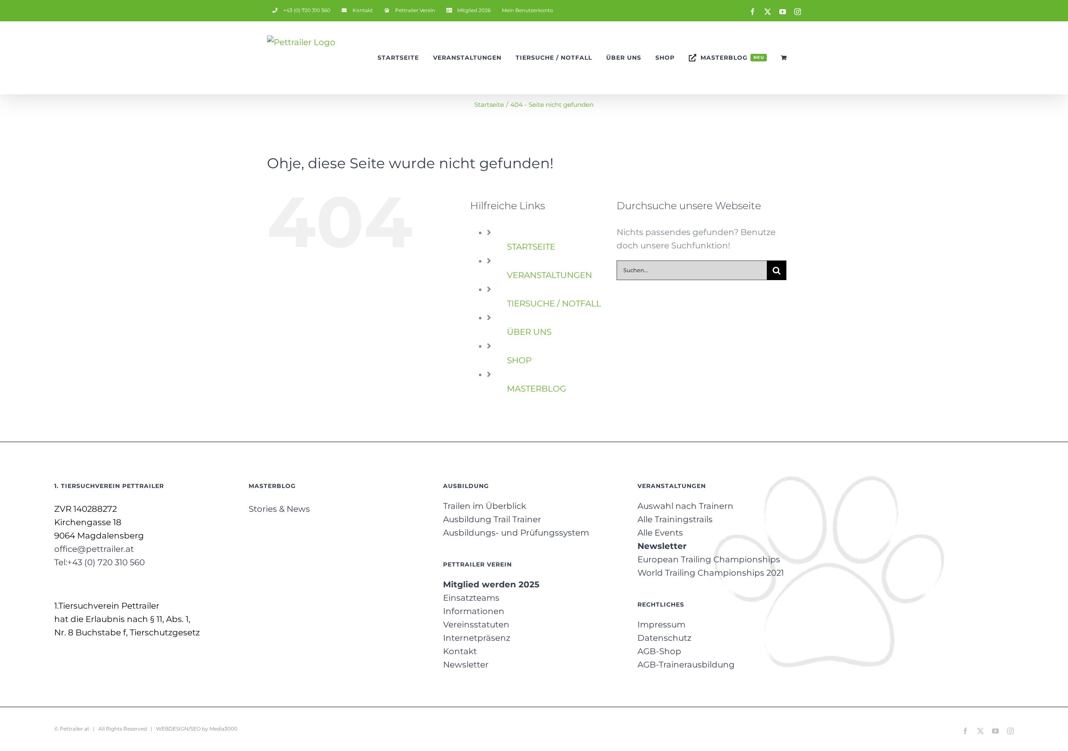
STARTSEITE (531, 247)
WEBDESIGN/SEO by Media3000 (196, 729)
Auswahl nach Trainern (685, 506)
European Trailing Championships (708, 559)
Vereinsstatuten (476, 625)
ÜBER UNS (529, 332)
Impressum (661, 625)
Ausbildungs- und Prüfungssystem (516, 533)
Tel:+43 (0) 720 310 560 (99, 562)
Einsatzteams (471, 598)
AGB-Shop (659, 651)
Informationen (473, 611)
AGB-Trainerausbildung (686, 665)
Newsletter (466, 665)
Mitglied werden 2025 (491, 584)
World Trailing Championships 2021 (710, 573)
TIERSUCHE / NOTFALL (554, 303)
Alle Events (660, 533)
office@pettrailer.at (94, 549)
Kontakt (460, 651)
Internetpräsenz (476, 638)
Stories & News (279, 509)
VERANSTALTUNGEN (549, 275)
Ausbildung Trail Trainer (492, 519)
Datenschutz (664, 638)
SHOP (519, 360)
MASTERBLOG (536, 389)
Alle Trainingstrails (675, 519)
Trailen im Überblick (484, 506)
